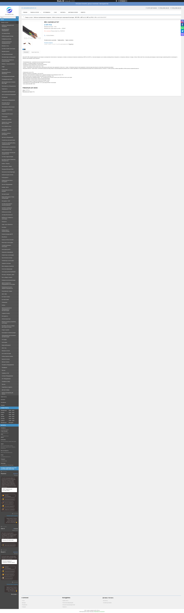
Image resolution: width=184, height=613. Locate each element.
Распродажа (4, 116)
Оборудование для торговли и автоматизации (9, 336)
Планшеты (4, 221)
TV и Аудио (4, 339)
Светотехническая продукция (9, 94)
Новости (83, 12)
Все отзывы (14, 594)
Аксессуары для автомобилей (8, 271)
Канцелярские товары (7, 291)
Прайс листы (65, 600)
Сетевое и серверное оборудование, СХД (7, 208)
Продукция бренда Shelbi (7, 169)
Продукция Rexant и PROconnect (6, 73)
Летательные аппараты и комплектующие (8, 60)
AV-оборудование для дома (8, 76)
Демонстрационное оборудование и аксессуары (8, 283)
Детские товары (5, 390)
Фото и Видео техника (7, 277)
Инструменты (5, 316)
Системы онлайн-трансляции (8, 48)
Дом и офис (4, 294)
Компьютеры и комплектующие (5, 230)
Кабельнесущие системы (7, 36)
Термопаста (4, 89)
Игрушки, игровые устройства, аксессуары (9, 322)
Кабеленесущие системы (7, 174)
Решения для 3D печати (7, 113)
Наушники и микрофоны (7, 252)
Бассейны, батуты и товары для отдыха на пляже (8, 326)
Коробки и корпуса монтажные (6, 134)
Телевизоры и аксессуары (8, 260)
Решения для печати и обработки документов (7, 287)
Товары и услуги (4, 22)
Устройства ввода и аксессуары (6, 246)
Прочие (3, 370)
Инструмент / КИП (6, 201)
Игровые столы (5, 45)
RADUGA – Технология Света (8, 64)
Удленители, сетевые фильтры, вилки (7, 123)
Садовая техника (6, 313)
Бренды (24, 602)
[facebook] (23, 49)
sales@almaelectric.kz (6, 456)
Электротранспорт (6, 319)
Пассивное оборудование (8, 364)
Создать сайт (67, 1)
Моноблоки (4, 237)
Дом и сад (4, 348)
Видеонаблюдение (6, 345)
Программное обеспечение (8, 107)
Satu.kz (98, 610)
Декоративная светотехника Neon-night (8, 82)
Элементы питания (6, 263)
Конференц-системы (6, 39)
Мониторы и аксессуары (7, 242)
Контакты (62, 12)
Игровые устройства (6, 119)
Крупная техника (6, 359)
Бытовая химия (5, 299)
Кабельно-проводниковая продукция (8, 26)
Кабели (3, 305)
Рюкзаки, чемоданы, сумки (8, 274)
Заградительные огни (7, 149)
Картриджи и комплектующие (9, 332)
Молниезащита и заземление (9, 147)
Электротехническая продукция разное (7, 42)
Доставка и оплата (73, 12)
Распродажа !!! (5, 177)
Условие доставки (107, 602)
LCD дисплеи (4, 97)
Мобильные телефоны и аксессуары (7, 218)
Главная (25, 12)
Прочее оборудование (7, 184)
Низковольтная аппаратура (8, 172)
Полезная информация (68, 602)
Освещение (4, 302)
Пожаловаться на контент (99, 611)
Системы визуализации (7, 54)
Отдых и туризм (5, 329)
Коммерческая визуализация (8, 280)
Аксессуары (4, 342)
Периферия (4, 367)
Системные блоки (6, 33)
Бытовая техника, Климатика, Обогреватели (9, 160)
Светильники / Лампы (7, 166)
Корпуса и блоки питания (7, 239)
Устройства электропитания (8, 140)
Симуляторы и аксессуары (8, 255)
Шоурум (3, 405)
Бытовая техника (6, 296)
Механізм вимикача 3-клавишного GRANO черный (8, 562)
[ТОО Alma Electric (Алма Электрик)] (9, 10)
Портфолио (3, 402)
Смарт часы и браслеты (7, 224)
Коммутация (4, 69)
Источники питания (6, 353)
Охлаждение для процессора (8, 91)
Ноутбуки (4, 227)
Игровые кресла (5, 51)
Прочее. (4, 384)
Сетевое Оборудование (7, 376)
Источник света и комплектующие (6, 103)
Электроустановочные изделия (7, 110)
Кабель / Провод (5, 163)
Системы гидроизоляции (7, 156)
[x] (24, 49)
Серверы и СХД (5, 373)
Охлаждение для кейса (7, 79)
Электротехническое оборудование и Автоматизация (7, 309)
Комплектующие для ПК (7, 234)
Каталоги (3, 399)
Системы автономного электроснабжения (7, 204)
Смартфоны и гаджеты (7, 387)
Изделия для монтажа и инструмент (7, 181)
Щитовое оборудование (7, 137)
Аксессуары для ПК (6, 249)
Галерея (24, 606)
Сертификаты (46, 12)
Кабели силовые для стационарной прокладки (63, 17)
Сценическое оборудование (8, 100)
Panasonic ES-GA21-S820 (7, 540)
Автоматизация (5, 194)
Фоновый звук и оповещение (8, 57)
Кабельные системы (6, 212)
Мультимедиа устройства (8, 266)
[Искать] (17, 17)
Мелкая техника (5, 362)
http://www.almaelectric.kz (6, 452)
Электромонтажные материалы (6, 129)
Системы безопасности (7, 214)
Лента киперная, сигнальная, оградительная (8, 153)
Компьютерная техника (7, 356)
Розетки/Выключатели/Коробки (7, 190)
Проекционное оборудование (9, 86)
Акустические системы (7, 257)
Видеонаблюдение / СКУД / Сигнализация (8, 197)
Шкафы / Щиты (5, 187)
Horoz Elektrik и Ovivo (6, 126)
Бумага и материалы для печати (7, 393)
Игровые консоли (6, 350)
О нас (55, 12)
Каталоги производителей (69, 604)
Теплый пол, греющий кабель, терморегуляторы (9, 143)
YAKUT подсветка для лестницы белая (7, 490)
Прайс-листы (4, 396)
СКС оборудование (6, 378)
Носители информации (7, 269)
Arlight (3, 66)
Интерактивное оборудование (5, 30)
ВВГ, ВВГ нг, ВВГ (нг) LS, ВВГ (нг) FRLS (84, 17)
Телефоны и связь (6, 381)
